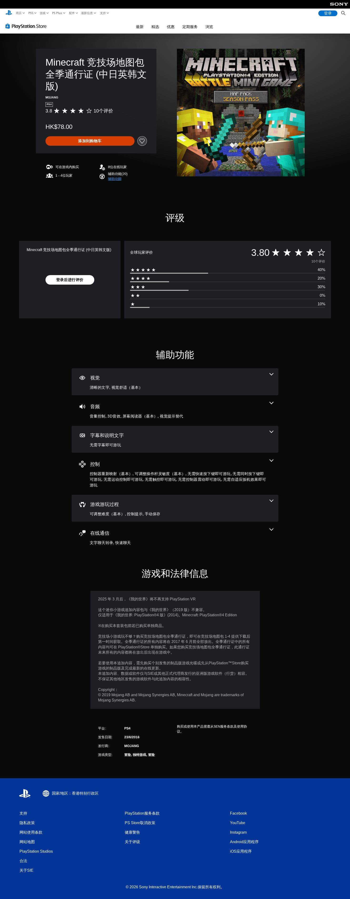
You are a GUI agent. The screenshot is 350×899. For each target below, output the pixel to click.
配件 (72, 13)
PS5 (30, 13)
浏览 (209, 26)
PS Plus (57, 13)
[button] (114, 178)
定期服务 (190, 26)
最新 (140, 26)
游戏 (43, 13)
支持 (103, 13)
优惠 (171, 26)
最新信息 (87, 13)
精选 (155, 26)
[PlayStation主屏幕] (9, 13)
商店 (19, 13)
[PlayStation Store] (27, 26)
